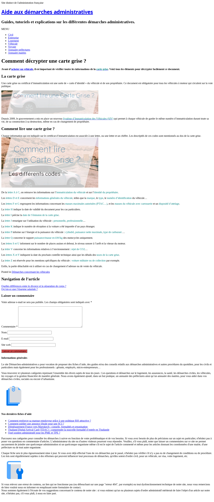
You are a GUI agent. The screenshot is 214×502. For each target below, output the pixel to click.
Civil (10, 34)
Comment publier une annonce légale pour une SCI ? (36, 423)
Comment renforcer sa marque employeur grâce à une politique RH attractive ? (49, 420)
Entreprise (13, 37)
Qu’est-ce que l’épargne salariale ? (19, 289)
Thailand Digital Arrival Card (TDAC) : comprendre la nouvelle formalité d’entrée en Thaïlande (58, 429)
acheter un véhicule (22, 69)
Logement (13, 40)
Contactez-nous (124, 499)
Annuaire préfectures (19, 49)
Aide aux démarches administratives (47, 12)
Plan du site (108, 499)
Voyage (12, 46)
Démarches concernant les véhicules (31, 271)
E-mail (4, 338)
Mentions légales (90, 499)
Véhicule (13, 43)
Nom (4, 332)
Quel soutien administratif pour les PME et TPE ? (34, 432)
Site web (6, 344)
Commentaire (9, 326)
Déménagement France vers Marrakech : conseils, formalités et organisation (48, 426)
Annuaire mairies (17, 52)
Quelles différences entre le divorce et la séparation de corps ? (33, 286)
